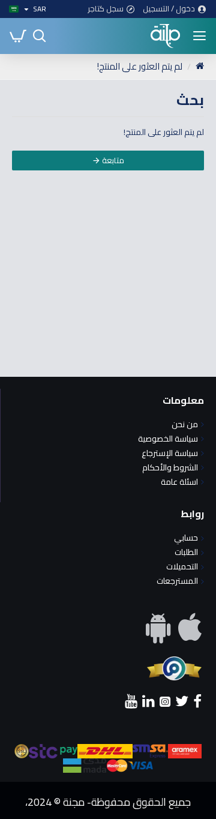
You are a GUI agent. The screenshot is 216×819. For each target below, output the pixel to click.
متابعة (113, 160)
